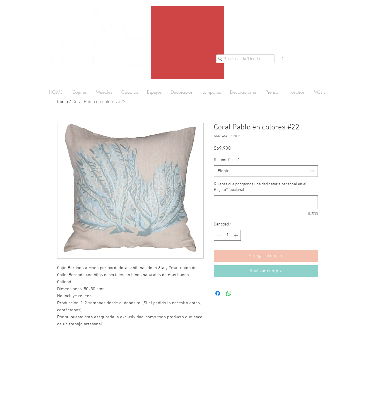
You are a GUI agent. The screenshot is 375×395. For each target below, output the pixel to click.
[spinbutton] (227, 235)
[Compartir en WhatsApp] (228, 293)
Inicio (62, 102)
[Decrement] (218, 235)
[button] (282, 57)
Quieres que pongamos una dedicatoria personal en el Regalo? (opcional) (260, 187)
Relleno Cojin (226, 160)
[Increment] (236, 235)
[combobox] (266, 171)
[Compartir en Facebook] (217, 293)
